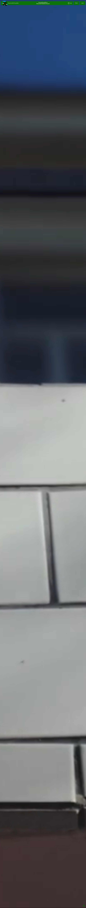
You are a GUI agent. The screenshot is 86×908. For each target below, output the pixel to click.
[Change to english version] (71, 3)
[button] (82, 3)
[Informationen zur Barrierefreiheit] (69, 3)
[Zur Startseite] (5, 3)
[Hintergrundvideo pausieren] (84, 906)
